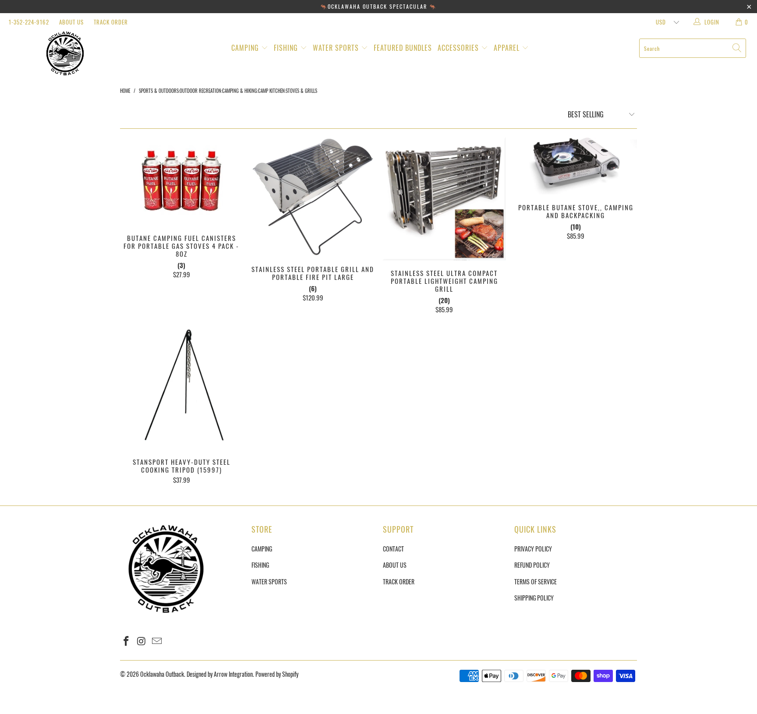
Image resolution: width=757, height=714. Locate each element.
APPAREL (508, 47)
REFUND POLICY (532, 564)
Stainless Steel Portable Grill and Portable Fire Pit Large (312, 197)
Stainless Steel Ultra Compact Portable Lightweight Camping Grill (444, 199)
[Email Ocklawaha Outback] (156, 641)
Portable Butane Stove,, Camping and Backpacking (575, 166)
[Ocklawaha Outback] (65, 54)
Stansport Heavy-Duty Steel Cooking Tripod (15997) (181, 387)
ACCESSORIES (459, 47)
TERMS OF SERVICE (535, 581)
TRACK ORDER (111, 22)
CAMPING (246, 47)
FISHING (287, 47)
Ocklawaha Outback (162, 674)
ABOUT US (71, 22)
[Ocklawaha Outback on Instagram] (142, 641)
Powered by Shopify (276, 674)
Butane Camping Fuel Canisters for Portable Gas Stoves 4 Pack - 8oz (181, 181)
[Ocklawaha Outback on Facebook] (126, 641)
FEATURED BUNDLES (403, 47)
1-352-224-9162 (29, 22)
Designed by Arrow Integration (220, 674)
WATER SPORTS (337, 47)
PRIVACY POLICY (533, 548)
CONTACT (393, 548)
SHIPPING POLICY (534, 597)
